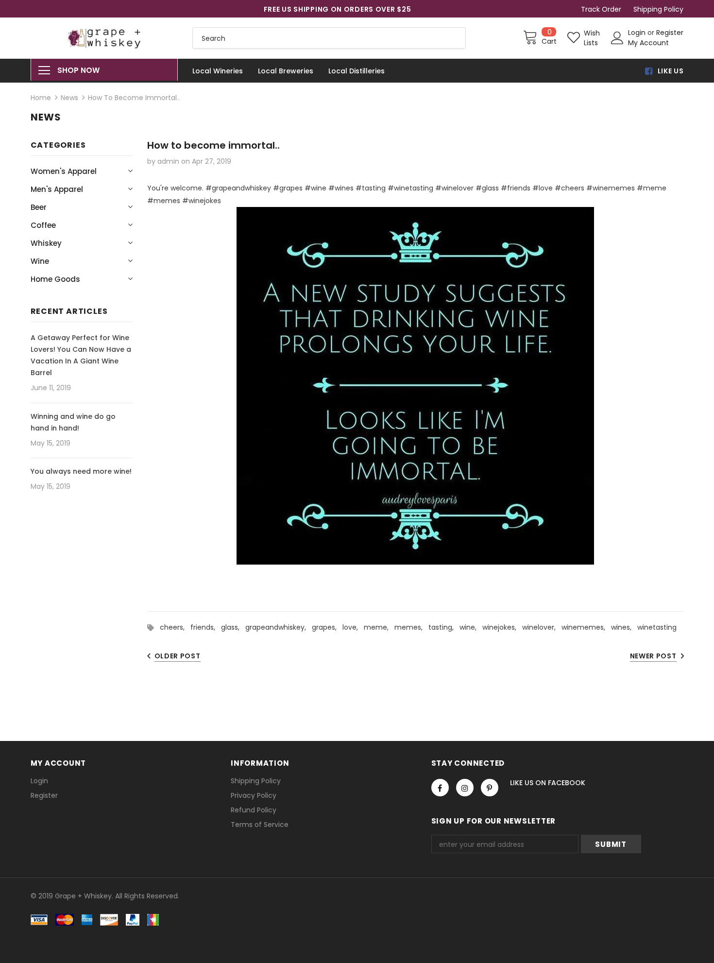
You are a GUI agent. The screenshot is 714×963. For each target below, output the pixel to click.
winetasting (657, 627)
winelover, (541, 627)
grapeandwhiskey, (278, 627)
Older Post (177, 656)
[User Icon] (617, 38)
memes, (411, 627)
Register (669, 32)
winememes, (586, 627)
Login (637, 32)
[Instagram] (465, 787)
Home (41, 98)
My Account (648, 43)
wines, (624, 627)
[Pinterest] (489, 787)
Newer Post (653, 656)
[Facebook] (440, 787)
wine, (470, 627)
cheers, (175, 627)
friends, (205, 627)
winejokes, (502, 627)
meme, (379, 627)
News (69, 98)
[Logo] (104, 38)
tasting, (443, 627)
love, (353, 627)
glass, (233, 627)
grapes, (327, 627)
